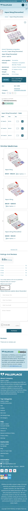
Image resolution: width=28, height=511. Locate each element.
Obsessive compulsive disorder (20, 89)
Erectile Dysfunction (6, 403)
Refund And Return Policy (7, 433)
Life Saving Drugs (5, 415)
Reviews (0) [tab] (14, 250)
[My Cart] (26, 1)
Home (6, 17)
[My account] (22, 1)
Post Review (14, 330)
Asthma (2, 410)
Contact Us (3, 428)
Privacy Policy (4, 435)
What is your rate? (6, 284)
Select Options (20, 174)
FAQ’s (2, 456)
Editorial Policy (4, 453)
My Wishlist (3, 446)
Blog (1, 448)
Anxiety (2, 408)
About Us (3, 431)
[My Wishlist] (24, 1)
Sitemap (2, 438)
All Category (3, 418)
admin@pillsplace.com (15, 366)
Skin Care (3, 413)
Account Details (4, 426)
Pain (1, 405)
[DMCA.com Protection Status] (22, 351)
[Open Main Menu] (26, 5)
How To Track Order (6, 451)
